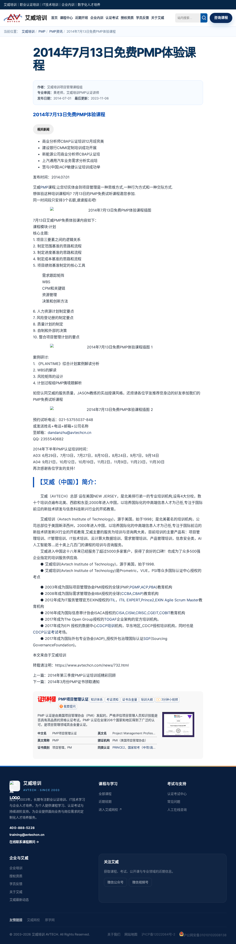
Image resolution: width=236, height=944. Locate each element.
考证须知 (112, 699)
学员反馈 (142, 18)
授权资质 (127, 18)
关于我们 (113, 934)
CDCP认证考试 (45, 632)
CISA (120, 612)
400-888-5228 (22, 828)
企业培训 (15, 868)
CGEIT (153, 612)
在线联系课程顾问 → (24, 842)
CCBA (126, 593)
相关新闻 (43, 129)
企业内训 (96, 18)
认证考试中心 (177, 794)
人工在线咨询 (177, 809)
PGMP (135, 587)
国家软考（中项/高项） (143, 747)
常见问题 (173, 801)
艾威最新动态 (19, 900)
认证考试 (112, 18)
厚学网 (50, 920)
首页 (54, 18)
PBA (152, 587)
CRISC (141, 612)
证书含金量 (129, 699)
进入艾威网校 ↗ (110, 809)
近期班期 (105, 801)
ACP (144, 587)
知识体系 (97, 699)
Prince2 (147, 600)
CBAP (137, 593)
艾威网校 (33, 920)
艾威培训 (28, 31)
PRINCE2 (118, 747)
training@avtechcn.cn (26, 835)
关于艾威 (157, 18)
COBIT (164, 612)
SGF (146, 638)
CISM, (130, 612)
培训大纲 (147, 699)
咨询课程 (221, 17)
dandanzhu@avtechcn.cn (69, 432)
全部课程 (105, 794)
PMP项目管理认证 (73, 699)
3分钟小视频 (169, 699)
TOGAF (110, 619)
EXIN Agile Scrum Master (177, 600)
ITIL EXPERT (129, 600)
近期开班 (81, 18)
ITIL (112, 600)
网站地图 (130, 934)
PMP (41, 31)
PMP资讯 (56, 31)
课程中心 (66, 18)
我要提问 (70, 706)
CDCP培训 (106, 625)
